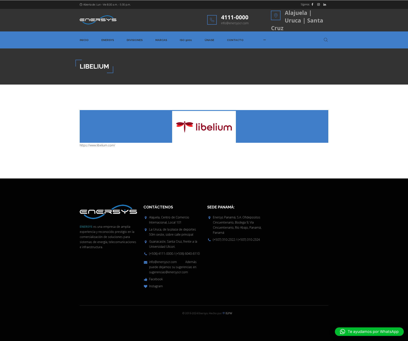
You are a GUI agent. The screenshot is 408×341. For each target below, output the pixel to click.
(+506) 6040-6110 (188, 254)
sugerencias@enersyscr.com (168, 272)
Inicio (84, 40)
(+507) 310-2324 (249, 240)
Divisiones (135, 40)
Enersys (107, 40)
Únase (209, 40)
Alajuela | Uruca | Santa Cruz (297, 20)
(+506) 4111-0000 (161, 254)
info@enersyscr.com (235, 23)
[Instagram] (318, 4)
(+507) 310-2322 (224, 240)
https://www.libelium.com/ (97, 145)
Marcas (161, 40)
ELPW (229, 313)
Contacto (235, 40)
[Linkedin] (324, 4)
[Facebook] (312, 4)
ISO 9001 (186, 40)
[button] (369, 331)
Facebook (156, 279)
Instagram (156, 286)
